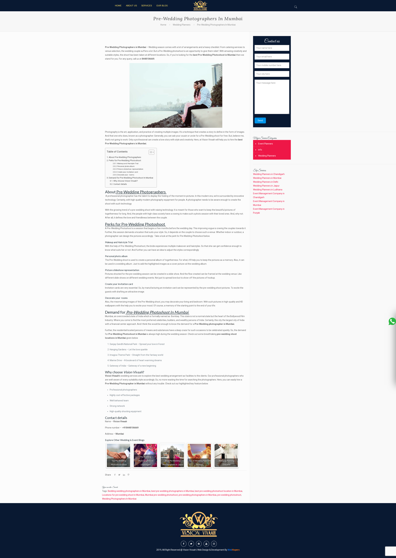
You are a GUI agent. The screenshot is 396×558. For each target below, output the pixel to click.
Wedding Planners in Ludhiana (267, 189)
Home (163, 25)
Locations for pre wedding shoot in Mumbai (123, 495)
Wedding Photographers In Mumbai (119, 499)
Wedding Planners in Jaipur (266, 186)
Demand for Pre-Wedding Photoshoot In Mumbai (131, 178)
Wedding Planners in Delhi (265, 182)
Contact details (120, 184)
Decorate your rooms (126, 175)
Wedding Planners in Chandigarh (269, 174)
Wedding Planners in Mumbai (267, 178)
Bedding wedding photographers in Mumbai (129, 491)
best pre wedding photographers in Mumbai (172, 491)
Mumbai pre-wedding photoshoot (161, 495)
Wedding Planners (181, 25)
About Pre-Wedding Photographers (125, 157)
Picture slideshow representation (130, 169)
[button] (150, 153)
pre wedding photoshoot (229, 495)
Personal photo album (126, 166)
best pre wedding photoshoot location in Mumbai (218, 491)
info (260, 149)
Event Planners (265, 143)
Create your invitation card (127, 172)
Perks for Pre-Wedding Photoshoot (125, 160)
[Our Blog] (200, 5)
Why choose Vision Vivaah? (125, 181)
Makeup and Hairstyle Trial (128, 163)
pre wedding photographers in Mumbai (197, 495)
